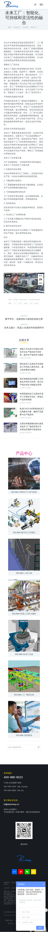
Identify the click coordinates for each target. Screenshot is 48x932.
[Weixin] (27, 871)
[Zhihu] (14, 871)
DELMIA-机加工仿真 (24, 654)
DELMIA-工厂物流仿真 (24, 694)
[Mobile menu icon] (41, 4)
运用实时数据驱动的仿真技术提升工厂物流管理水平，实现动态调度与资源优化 (31, 426)
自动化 (36, 303)
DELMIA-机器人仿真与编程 (24, 613)
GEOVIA (10, 923)
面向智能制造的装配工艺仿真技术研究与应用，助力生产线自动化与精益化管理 (31, 381)
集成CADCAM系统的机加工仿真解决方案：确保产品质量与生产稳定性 (32, 411)
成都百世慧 (9, 920)
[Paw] (33, 871)
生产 (31, 303)
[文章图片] (10, 353)
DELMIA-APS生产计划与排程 (24, 492)
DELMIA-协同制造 (24, 735)
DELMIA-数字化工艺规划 (24, 532)
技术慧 (8, 275)
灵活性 (26, 303)
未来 (20, 303)
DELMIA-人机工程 (24, 573)
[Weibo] (20, 871)
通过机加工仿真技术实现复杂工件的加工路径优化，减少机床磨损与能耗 (31, 367)
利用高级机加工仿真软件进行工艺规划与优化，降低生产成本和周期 (31, 396)
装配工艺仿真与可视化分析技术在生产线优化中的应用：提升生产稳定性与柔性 (31, 352)
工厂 (15, 303)
